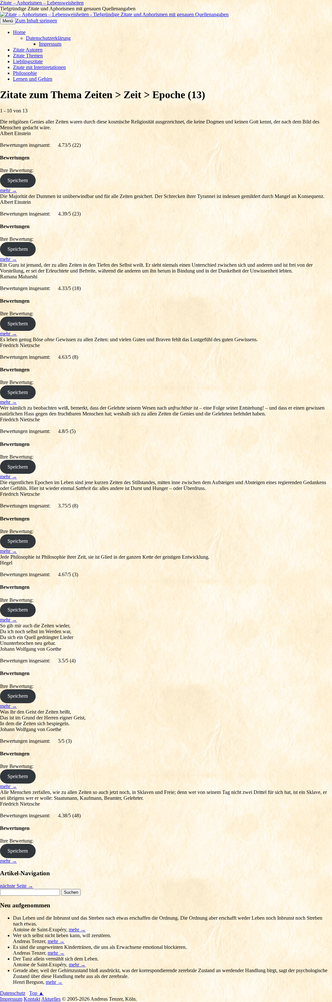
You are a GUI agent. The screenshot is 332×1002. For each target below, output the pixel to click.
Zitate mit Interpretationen (39, 67)
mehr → (8, 190)
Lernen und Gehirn (32, 79)
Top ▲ (36, 993)
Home (19, 32)
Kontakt (32, 999)
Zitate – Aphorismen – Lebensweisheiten (42, 3)
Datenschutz (12, 993)
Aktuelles (51, 999)
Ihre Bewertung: (18, 170)
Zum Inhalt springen (36, 20)
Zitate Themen (28, 55)
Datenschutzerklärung (48, 38)
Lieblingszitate (28, 61)
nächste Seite (16, 886)
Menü (8, 20)
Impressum (50, 44)
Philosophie (25, 73)
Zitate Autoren (27, 49)
